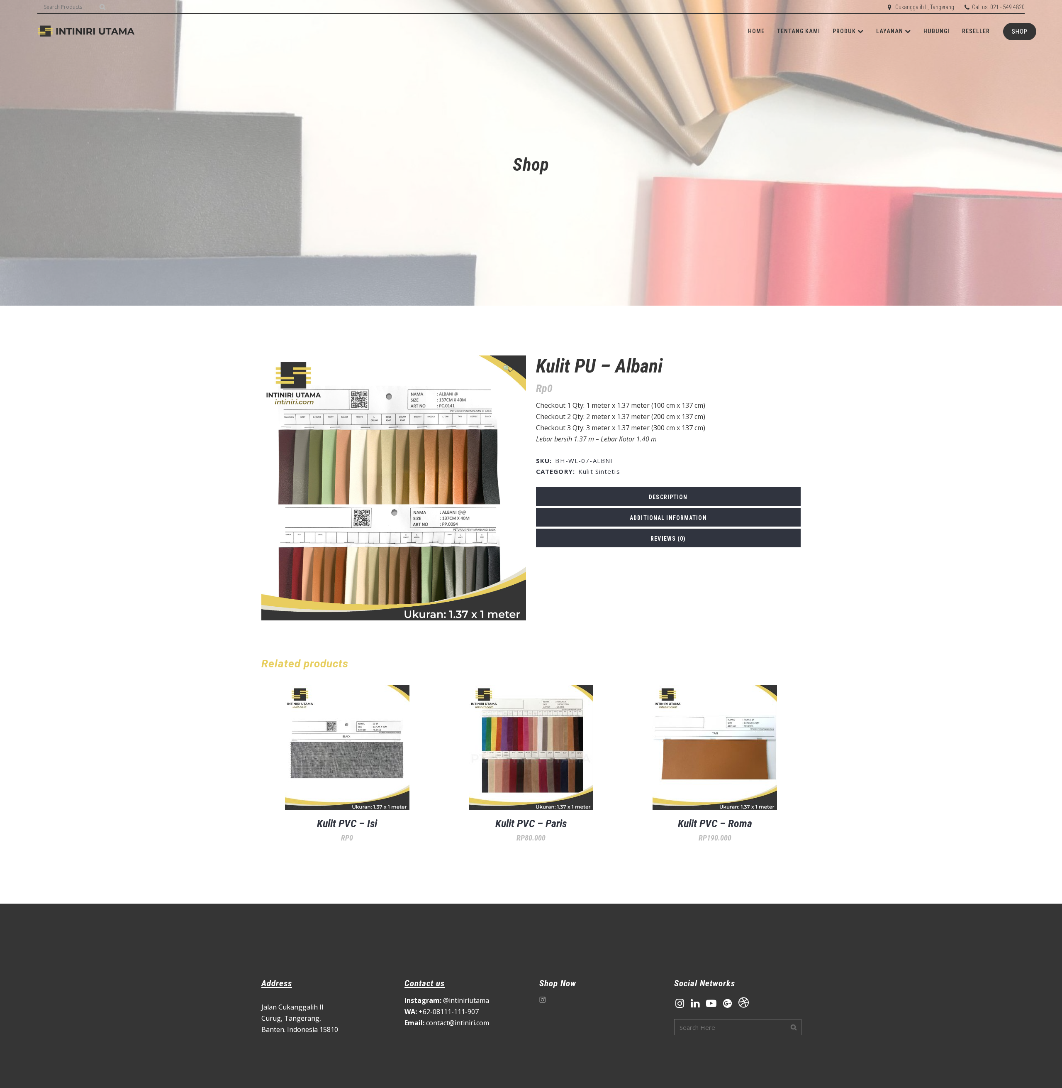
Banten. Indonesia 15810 (299, 1029)
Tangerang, (302, 1018)
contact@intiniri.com (446, 1022)
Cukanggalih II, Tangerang (924, 7)
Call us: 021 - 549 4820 (998, 7)
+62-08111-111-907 (441, 1011)
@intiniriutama (446, 1000)
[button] (510, 368)
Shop (1020, 31)
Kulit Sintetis (599, 471)
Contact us (424, 983)
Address (276, 983)
